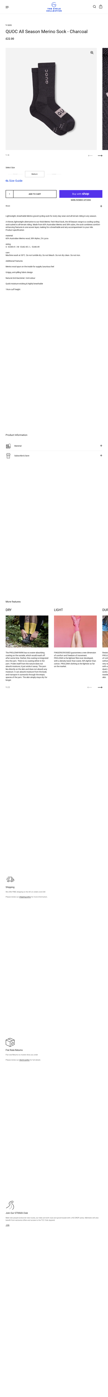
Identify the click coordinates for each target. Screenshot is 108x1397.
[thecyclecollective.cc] (54, 7)
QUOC (10, 25)
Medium (35, 174)
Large (54, 174)
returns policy (24, 1060)
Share (8, 206)
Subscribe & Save (21, 456)
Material (18, 446)
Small (15, 174)
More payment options (81, 200)
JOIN (7, 1225)
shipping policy (25, 897)
